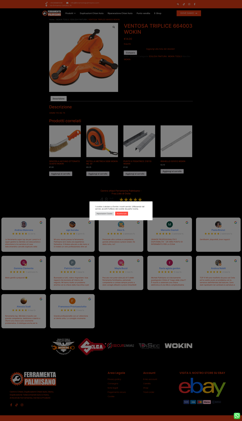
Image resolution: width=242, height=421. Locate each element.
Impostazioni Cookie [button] (104, 214)
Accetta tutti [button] (122, 214)
